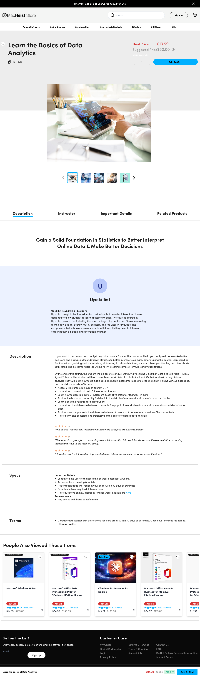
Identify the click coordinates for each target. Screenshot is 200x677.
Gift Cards (156, 26)
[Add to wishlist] (3, 44)
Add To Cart (175, 62)
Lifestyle (136, 26)
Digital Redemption (111, 649)
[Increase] (148, 62)
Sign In (179, 15)
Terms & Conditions (139, 649)
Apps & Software (31, 26)
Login (103, 653)
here (128, 492)
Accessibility (135, 653)
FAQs (159, 649)
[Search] (113, 15)
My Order (105, 644)
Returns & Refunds (138, 644)
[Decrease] (136, 62)
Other (175, 26)
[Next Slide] (134, 178)
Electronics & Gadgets (111, 26)
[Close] (193, 4)
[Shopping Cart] (195, 15)
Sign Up (36, 655)
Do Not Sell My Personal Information (177, 653)
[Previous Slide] (63, 178)
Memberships (82, 26)
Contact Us (162, 644)
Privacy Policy (108, 657)
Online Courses (57, 26)
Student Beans (164, 657)
